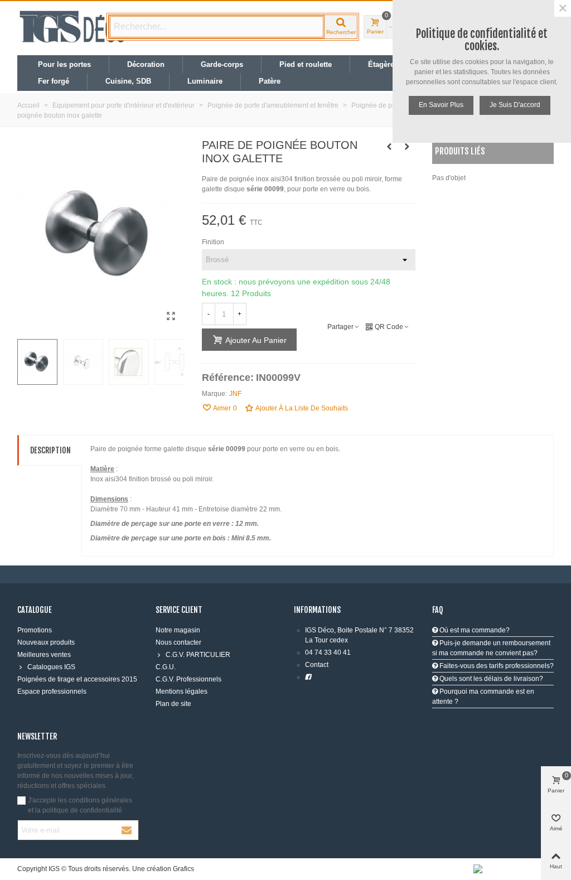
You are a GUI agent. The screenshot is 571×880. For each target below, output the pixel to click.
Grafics (183, 869)
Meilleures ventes (44, 655)
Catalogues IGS (51, 667)
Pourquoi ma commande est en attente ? (483, 696)
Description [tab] (50, 450)
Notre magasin (178, 630)
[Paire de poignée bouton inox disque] (407, 146)
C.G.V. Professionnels (188, 679)
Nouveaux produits (46, 642)
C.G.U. (166, 667)
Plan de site (173, 704)
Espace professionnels (51, 691)
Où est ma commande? (474, 630)
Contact (316, 665)
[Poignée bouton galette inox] (171, 316)
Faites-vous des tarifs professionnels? (496, 666)
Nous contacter (178, 642)
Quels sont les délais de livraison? (490, 679)
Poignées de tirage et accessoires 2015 (77, 679)
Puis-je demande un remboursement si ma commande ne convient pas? (491, 648)
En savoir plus (441, 105)
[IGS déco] (73, 26)
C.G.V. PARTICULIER (198, 655)
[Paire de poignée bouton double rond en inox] (389, 146)
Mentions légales (181, 691)
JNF (235, 394)
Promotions (34, 630)
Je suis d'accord (515, 105)
